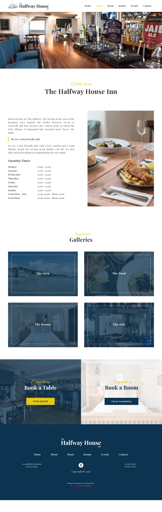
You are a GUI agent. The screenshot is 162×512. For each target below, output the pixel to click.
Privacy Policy (32, 467)
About (99, 5)
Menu (110, 5)
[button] (92, 158)
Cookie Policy (130, 464)
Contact (147, 5)
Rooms (122, 5)
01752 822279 (40, 401)
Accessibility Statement (32, 464)
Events (134, 5)
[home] (28, 6)
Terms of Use (130, 467)
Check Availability (121, 401)
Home (88, 5)
